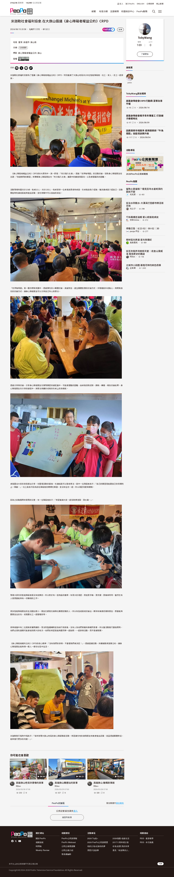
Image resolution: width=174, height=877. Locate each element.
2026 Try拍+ (92, 838)
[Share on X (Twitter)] (21, 68)
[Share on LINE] (26, 68)
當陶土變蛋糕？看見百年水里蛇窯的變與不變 (144, 190)
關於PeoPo (41, 838)
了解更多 (145, 54)
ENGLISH (140, 4)
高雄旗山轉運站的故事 (66, 782)
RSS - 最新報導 (147, 838)
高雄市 (26, 42)
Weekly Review (42, 850)
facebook (12, 841)
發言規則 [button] (120, 803)
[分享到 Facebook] (16, 68)
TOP (160, 864)
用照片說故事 (93, 850)
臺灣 (20, 42)
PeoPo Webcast (69, 842)
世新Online (134, 220)
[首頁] (21, 11)
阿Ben (18, 786)
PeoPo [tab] (58, 803)
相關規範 (39, 842)
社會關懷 (23, 48)
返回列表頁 (67, 817)
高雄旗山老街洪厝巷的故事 (29, 782)
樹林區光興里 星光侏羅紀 (139, 239)
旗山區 (33, 42)
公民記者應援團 (68, 846)
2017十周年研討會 (121, 842)
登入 (121, 4)
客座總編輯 (66, 854)
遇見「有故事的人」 (121, 850)
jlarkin (129, 83)
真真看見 (134, 243)
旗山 (40, 53)
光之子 (133, 209)
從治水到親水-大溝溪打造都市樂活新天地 (145, 204)
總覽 (93, 11)
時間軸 (39, 846)
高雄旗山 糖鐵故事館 (104, 782)
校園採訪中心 (127, 11)
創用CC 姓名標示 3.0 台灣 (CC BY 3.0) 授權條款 (24, 59)
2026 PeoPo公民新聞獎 (97, 842)
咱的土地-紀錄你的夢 (96, 846)
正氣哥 (133, 268)
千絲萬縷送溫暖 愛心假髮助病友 (142, 217)
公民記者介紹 (67, 850)
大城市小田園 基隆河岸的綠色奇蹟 (143, 265)
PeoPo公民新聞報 (69, 838)
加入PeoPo (130, 4)
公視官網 (150, 4)
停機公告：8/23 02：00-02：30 (142, 228)
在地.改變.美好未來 (121, 846)
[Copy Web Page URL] (31, 68)
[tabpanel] (67, 811)
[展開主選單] (160, 11)
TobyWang (145, 37)
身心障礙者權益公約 (27, 53)
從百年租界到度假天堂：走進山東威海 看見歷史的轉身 (144, 252)
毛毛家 (133, 194)
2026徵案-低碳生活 (121, 838)
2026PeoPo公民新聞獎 (137, 173)
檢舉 (120, 30)
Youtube (19, 841)
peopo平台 (134, 231)
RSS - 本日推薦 (147, 842)
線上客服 (159, 4)
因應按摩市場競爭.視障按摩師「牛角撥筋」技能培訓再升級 (144, 132)
